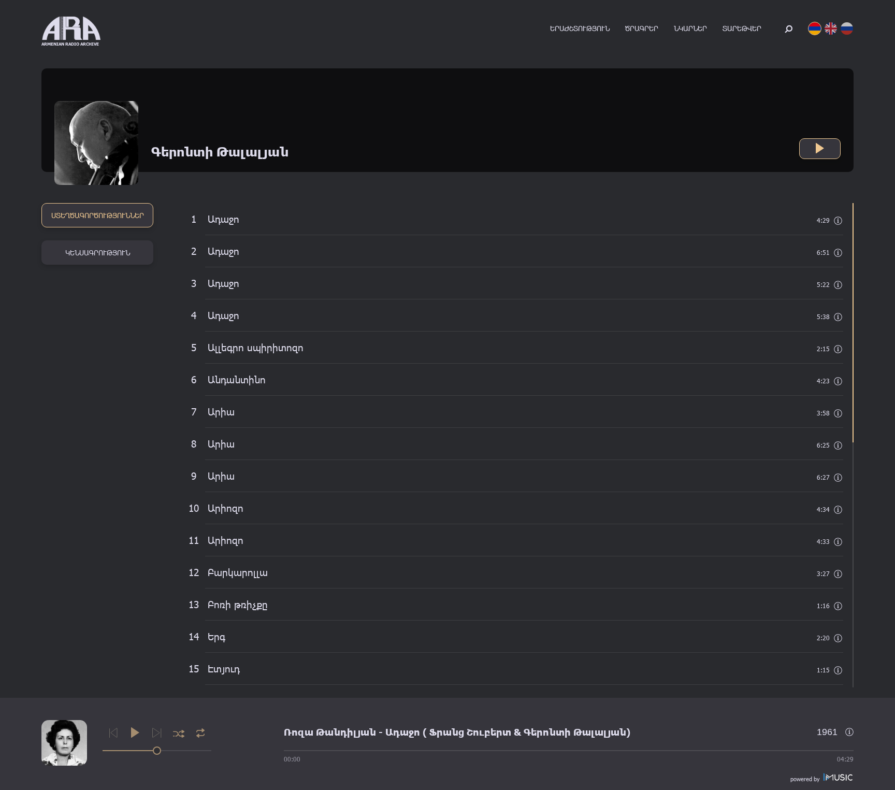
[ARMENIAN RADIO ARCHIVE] (71, 28)
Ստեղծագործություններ (97, 215)
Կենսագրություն (97, 252)
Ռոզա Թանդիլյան (330, 732)
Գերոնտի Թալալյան (575, 732)
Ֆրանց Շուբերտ (470, 732)
